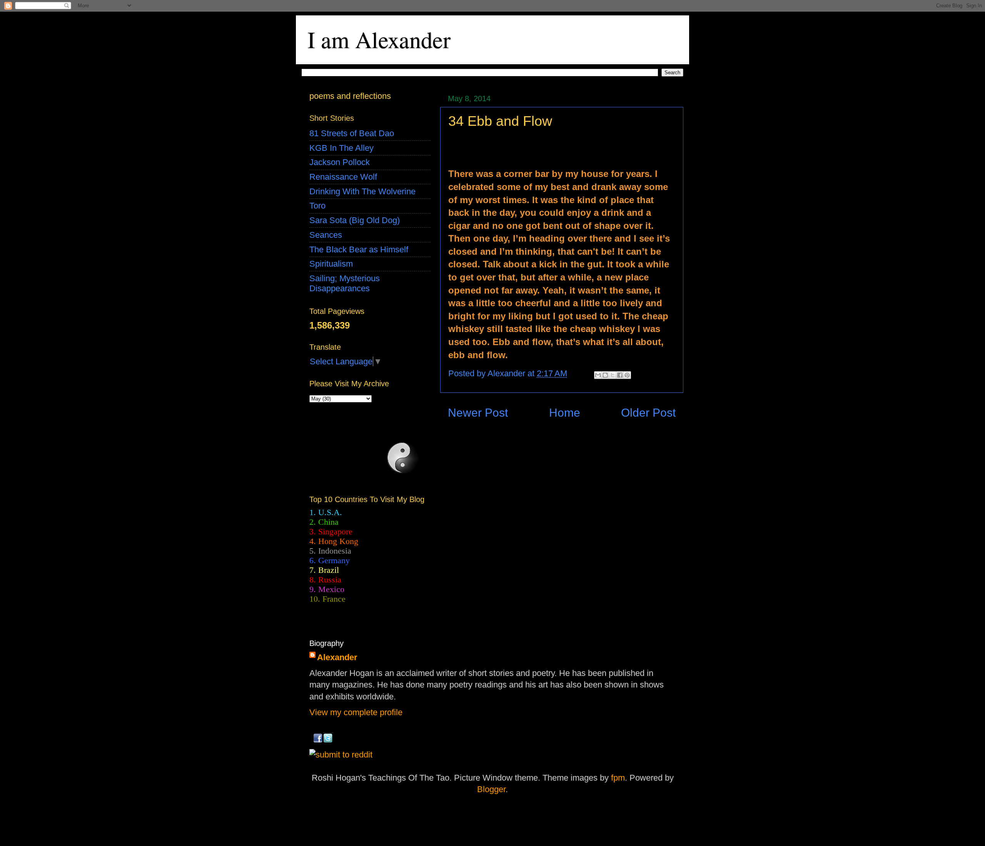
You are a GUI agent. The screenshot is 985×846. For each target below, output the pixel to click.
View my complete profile (355, 712)
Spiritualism (331, 264)
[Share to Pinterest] (627, 375)
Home (564, 412)
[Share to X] (612, 375)
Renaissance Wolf (343, 177)
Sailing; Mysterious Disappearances (344, 283)
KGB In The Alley (341, 148)
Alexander (337, 657)
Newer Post (478, 412)
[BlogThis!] (605, 375)
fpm (618, 778)
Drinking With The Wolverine (362, 191)
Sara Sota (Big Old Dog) (354, 220)
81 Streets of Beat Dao (351, 133)
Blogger (491, 789)
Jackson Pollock (339, 162)
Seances (325, 235)
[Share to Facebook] (620, 375)
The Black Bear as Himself (358, 249)
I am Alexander (379, 39)
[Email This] (598, 375)
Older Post (648, 412)
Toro (317, 205)
